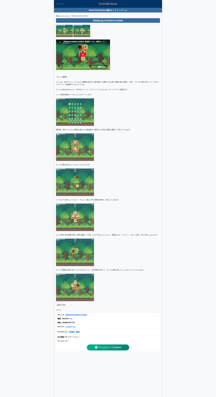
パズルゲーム (71, 326)
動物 (78, 332)
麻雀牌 (72, 332)
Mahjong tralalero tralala (76, 314)
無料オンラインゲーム (63, 16)
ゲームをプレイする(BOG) (108, 347)
